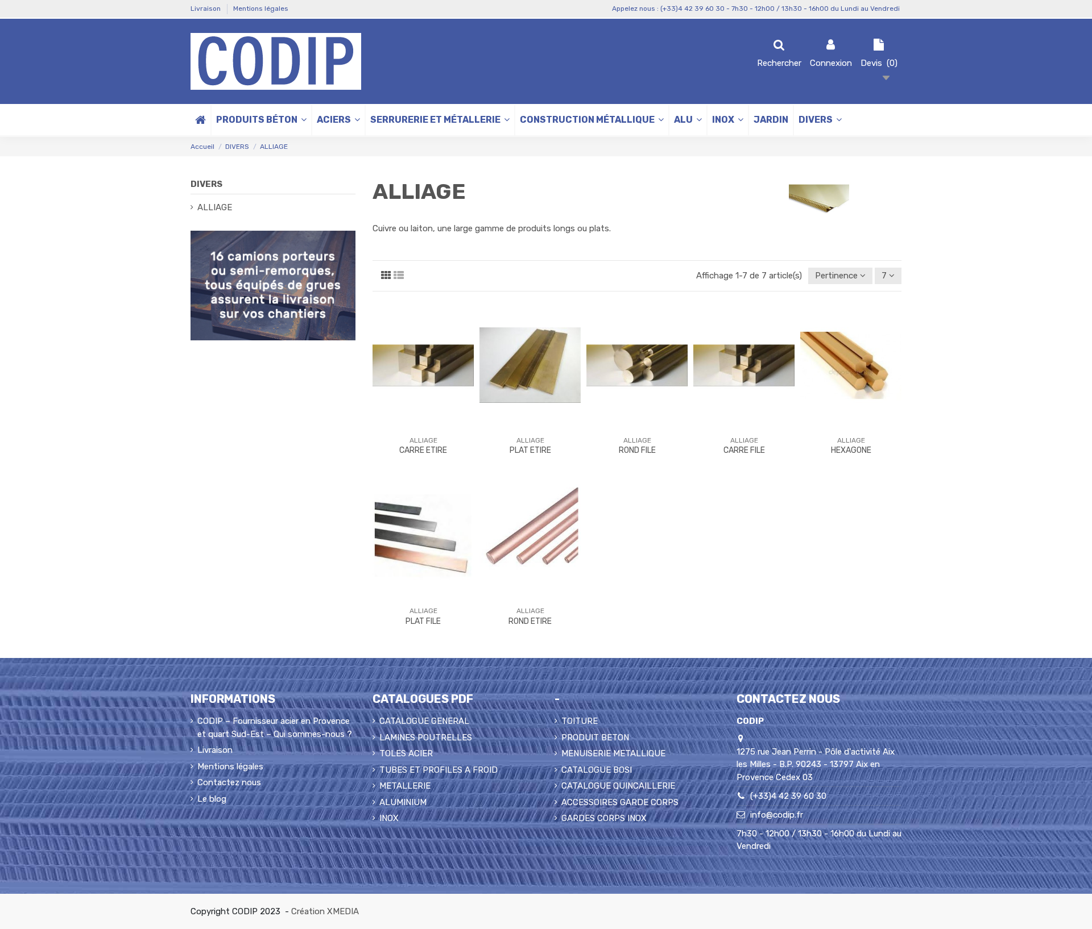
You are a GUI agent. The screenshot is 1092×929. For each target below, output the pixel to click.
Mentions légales (260, 9)
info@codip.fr (776, 815)
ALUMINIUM (403, 802)
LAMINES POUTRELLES (425, 737)
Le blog (211, 799)
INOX (389, 818)
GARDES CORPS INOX (604, 818)
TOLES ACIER (406, 753)
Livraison (206, 9)
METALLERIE (405, 786)
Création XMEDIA (325, 911)
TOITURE (579, 721)
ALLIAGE (214, 207)
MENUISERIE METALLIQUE (613, 753)
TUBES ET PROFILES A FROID (438, 770)
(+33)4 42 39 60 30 (788, 796)
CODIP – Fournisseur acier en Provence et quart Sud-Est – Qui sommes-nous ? (274, 727)
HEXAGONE (851, 450)
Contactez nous (229, 782)
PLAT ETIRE (530, 450)
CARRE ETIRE (423, 450)
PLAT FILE (423, 621)
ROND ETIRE (530, 621)
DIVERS (206, 184)
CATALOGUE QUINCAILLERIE (618, 786)
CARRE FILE (744, 450)
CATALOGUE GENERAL (424, 721)
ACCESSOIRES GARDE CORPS (620, 802)
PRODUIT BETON (595, 737)
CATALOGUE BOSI (596, 770)
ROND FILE (637, 450)
